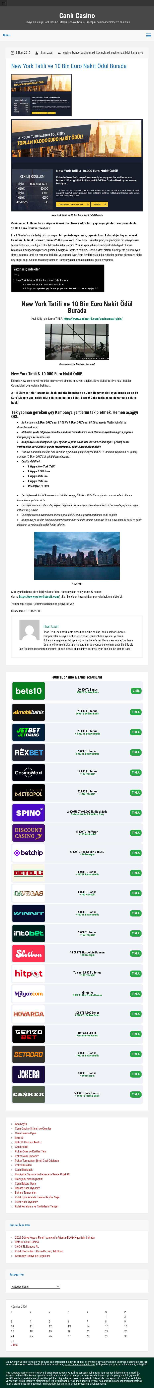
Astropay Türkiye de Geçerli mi (32, 1256)
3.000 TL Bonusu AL (27, 1246)
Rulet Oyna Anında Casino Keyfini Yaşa (37, 1197)
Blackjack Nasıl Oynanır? (29, 1179)
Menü (6, 35)
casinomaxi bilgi (120, 52)
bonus (76, 52)
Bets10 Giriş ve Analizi (28, 1142)
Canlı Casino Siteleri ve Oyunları (33, 1128)
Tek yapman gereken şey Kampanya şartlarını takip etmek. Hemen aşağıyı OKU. (63, 288)
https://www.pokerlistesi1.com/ (39, 596)
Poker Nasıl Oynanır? (27, 1156)
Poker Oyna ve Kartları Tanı (30, 1151)
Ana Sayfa (21, 1124)
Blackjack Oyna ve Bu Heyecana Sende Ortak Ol (42, 1174)
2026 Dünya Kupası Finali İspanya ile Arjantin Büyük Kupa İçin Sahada (55, 1237)
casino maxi (88, 52)
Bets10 (19, 1138)
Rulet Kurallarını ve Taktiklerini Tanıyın (36, 1206)
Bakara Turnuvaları (25, 1192)
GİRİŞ (136, 691)
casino (67, 52)
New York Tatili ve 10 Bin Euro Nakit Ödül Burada (42, 280)
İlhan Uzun (47, 52)
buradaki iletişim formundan (62, 1383)
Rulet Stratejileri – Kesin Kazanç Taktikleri (39, 1251)
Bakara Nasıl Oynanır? (27, 1188)
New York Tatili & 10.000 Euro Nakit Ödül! (45, 284)
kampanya (137, 52)
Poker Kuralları (23, 1165)
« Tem (14, 1345)
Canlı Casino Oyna (25, 1133)
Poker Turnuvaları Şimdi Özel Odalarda (37, 1160)
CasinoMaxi (103, 52)
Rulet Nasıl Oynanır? (26, 1202)
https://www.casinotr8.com (80, 1364)
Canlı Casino (77, 16)
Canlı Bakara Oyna (25, 1183)
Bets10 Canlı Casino (27, 1242)
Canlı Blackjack (24, 1170)
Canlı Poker (21, 1147)
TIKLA (136, 712)
